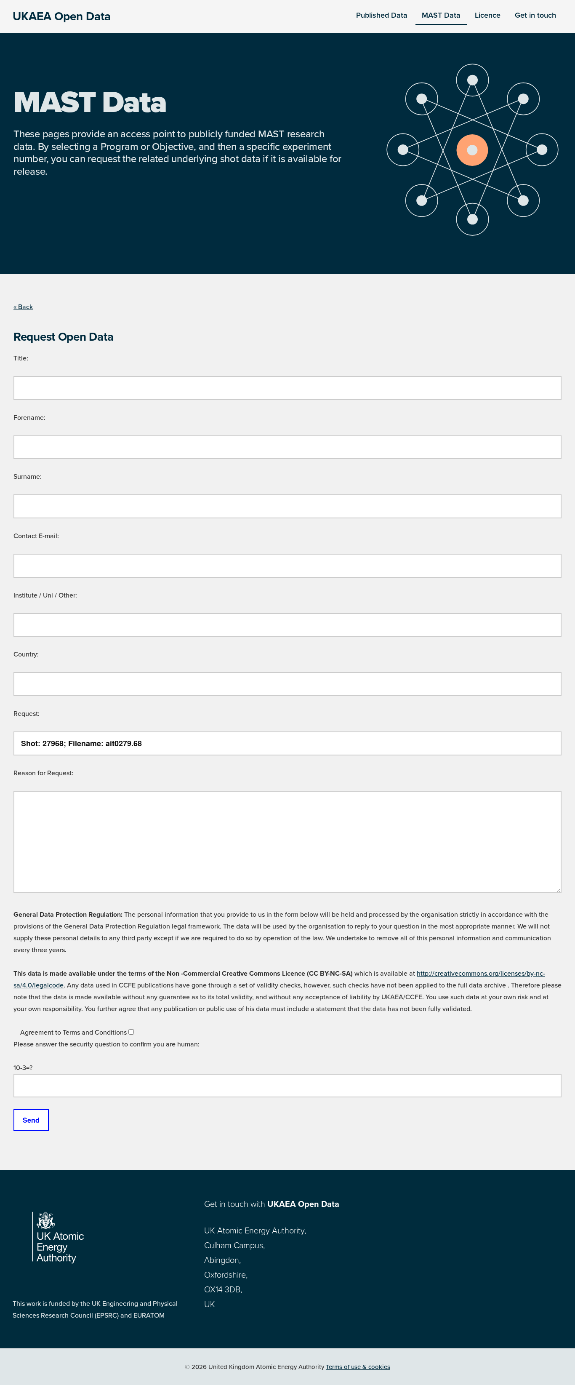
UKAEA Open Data (62, 16)
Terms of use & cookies (358, 1367)
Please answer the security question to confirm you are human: (106, 1044)
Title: (20, 358)
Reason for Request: (43, 773)
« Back (23, 307)
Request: (26, 714)
